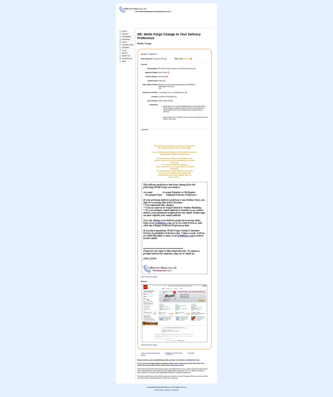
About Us (168, 390)
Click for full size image (149, 277)
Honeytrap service (177, 365)
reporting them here (192, 360)
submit (164, 378)
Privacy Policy (159, 390)
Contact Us (175, 390)
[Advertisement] (166, 20)
